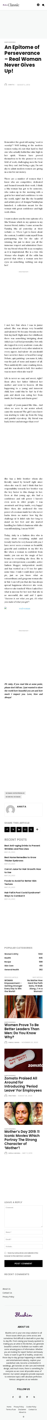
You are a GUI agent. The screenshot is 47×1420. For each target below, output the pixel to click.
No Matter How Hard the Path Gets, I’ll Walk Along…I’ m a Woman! (35, 986)
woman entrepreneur (15, 793)
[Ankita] (6, 84)
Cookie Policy (31, 1407)
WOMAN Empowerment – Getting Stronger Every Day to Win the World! (13, 986)
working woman (13, 797)
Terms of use (11, 1409)
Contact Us (7, 1293)
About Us (6, 1289)
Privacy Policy (8, 1296)
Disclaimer (22, 1409)
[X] (13, 829)
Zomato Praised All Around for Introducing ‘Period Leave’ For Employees (23, 1084)
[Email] (25, 829)
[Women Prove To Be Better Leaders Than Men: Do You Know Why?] (23, 1006)
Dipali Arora (14, 1153)
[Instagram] (20, 1397)
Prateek (12, 1096)
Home (9, 1407)
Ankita (11, 85)
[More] (37, 829)
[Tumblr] (31, 829)
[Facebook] (7, 829)
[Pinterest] (27, 1397)
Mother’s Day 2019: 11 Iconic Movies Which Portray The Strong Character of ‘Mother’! (22, 1139)
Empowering (10, 42)
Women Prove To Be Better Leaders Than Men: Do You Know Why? (21, 1031)
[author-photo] (6, 1042)
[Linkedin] (19, 829)
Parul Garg (13, 1042)
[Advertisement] (25, 78)
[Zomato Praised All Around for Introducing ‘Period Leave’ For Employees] (23, 1060)
